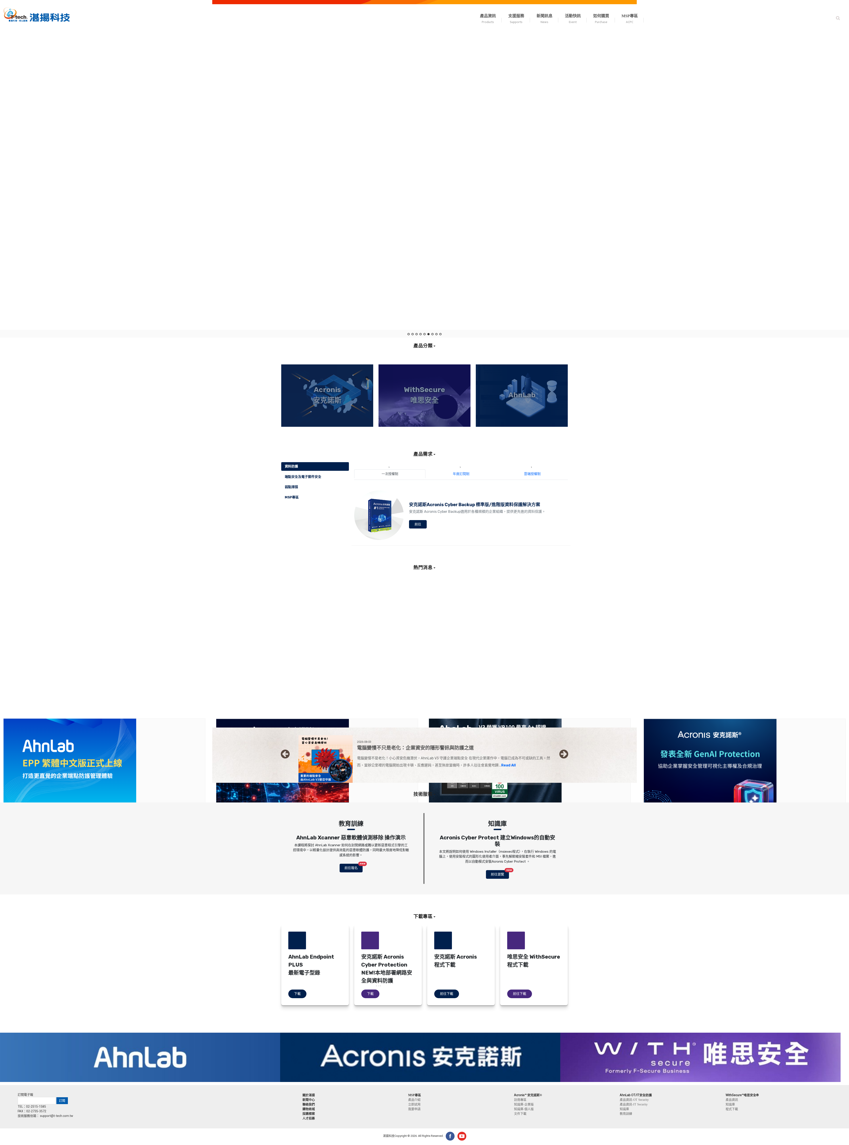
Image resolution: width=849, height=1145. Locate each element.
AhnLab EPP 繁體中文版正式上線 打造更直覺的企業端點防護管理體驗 (65, 686)
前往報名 (353, 867)
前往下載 (446, 994)
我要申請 (414, 1109)
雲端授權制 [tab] (532, 474)
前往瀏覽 (500, 873)
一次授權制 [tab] (390, 474)
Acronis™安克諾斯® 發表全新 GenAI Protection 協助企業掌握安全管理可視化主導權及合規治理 (728, 686)
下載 (297, 994)
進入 (327, 424)
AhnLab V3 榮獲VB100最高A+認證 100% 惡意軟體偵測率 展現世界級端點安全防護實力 (506, 686)
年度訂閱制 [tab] (461, 474)
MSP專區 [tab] (292, 497)
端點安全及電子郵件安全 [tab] (303, 477)
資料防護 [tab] (291, 466)
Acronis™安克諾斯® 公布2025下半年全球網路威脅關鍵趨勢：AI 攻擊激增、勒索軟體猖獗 (294, 686)
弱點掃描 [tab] (291, 487)
